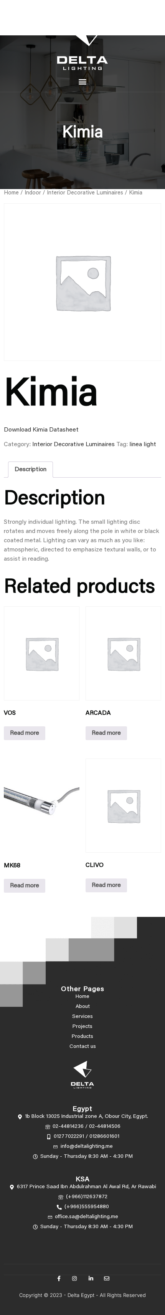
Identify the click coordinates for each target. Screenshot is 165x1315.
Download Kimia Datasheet (41, 430)
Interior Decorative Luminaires (85, 193)
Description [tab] (30, 470)
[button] (82, 81)
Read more (24, 733)
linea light (142, 445)
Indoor (33, 193)
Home (11, 193)
